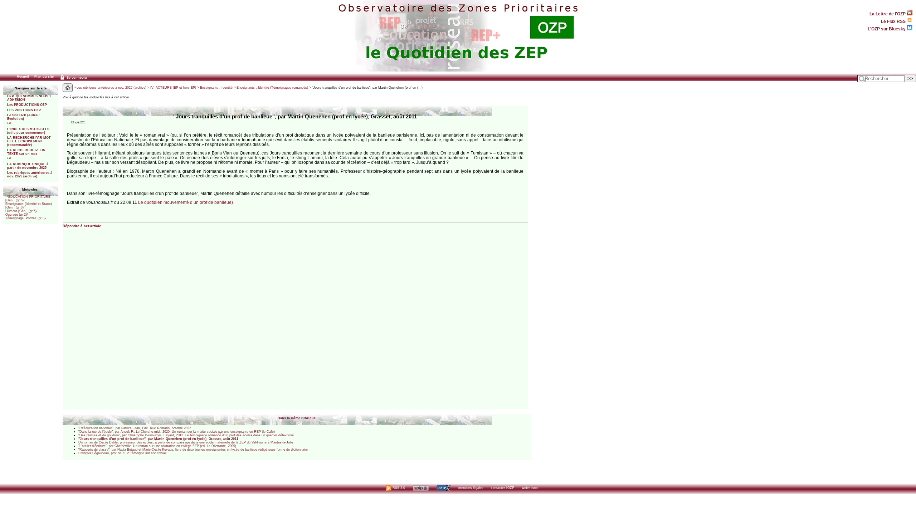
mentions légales (470, 488)
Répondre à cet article (82, 226)
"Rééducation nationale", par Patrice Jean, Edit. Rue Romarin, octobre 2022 (134, 428)
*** (9, 124)
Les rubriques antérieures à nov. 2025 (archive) (29, 174)
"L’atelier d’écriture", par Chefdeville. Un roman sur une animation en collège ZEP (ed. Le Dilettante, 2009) (157, 446)
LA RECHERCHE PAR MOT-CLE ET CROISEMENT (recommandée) (29, 141)
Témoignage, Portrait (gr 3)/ (26, 218)
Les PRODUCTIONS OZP (27, 105)
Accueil (23, 76)
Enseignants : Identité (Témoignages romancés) (272, 87)
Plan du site (44, 76)
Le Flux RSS (894, 21)
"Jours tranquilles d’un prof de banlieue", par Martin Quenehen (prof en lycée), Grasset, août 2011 (158, 439)
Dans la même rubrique (297, 418)
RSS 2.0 (398, 488)
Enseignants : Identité (216, 87)
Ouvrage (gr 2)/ (16, 214)
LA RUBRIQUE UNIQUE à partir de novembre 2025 (27, 166)
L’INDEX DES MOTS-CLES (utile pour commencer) (28, 130)
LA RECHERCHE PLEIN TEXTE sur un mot (26, 152)
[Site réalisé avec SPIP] (421, 488)
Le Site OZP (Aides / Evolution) (23, 117)
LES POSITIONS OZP (24, 110)
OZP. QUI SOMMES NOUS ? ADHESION (29, 98)
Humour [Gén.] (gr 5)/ (21, 211)
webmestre (530, 488)
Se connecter (76, 77)
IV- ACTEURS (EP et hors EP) (173, 87)
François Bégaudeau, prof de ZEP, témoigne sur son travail (122, 453)
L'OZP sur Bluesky (887, 28)
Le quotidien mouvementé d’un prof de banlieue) (185, 202)
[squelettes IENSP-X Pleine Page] (443, 488)
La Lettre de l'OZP (888, 13)
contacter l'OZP (502, 488)
